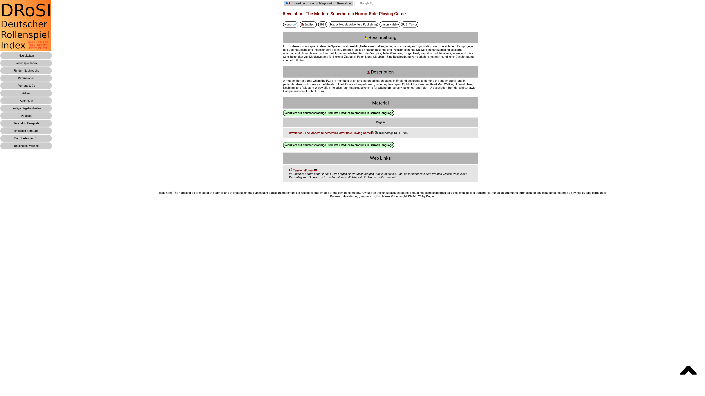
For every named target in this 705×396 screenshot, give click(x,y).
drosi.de (299, 3)
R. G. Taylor (409, 24)
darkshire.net (425, 56)
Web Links (380, 158)
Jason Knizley (390, 24)
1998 (322, 24)
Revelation (344, 3)
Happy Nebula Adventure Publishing (353, 24)
